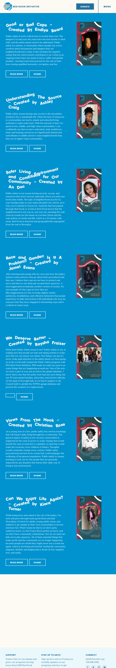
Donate (85, 6)
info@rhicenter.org (95, 659)
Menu (107, 6)
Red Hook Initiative (26, 6)
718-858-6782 (92, 662)
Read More (16, 73)
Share (37, 73)
